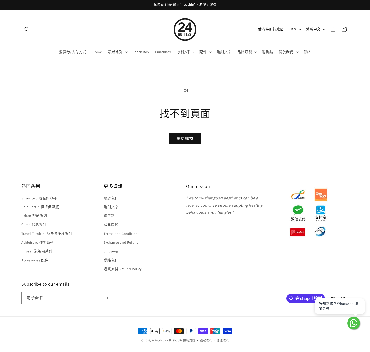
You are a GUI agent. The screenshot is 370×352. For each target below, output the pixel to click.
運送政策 (223, 340)
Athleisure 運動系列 (37, 242)
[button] (26, 29)
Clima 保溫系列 (33, 224)
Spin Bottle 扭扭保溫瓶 (40, 207)
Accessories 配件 (34, 260)
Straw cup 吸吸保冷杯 (39, 198)
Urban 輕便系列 (34, 215)
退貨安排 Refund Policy (123, 269)
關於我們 (111, 198)
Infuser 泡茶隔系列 (36, 251)
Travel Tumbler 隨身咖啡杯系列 (46, 233)
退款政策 (206, 340)
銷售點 (109, 215)
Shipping (111, 251)
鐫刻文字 (111, 207)
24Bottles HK (160, 340)
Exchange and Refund (121, 242)
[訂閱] (106, 298)
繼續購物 (185, 138)
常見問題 (111, 224)
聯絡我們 (111, 260)
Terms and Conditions (121, 233)
